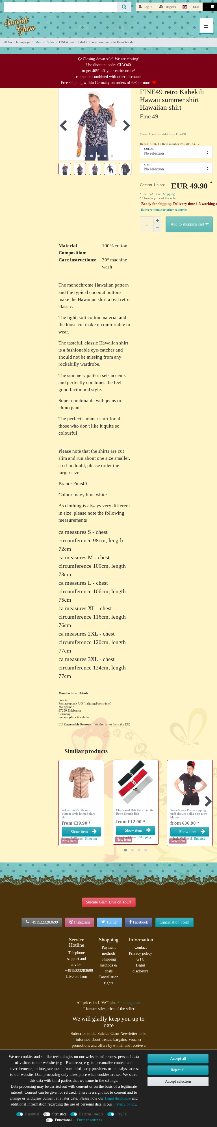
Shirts (50, 42)
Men (37, 42)
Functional (63, 1120)
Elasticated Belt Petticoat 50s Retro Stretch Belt (134, 812)
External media (91, 1114)
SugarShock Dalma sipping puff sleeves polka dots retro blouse (188, 814)
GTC (140, 959)
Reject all (178, 1070)
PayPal (121, 1114)
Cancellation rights (108, 980)
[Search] (124, 7)
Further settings (89, 1120)
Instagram (82, 922)
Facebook (140, 922)
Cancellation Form (174, 922)
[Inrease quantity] (157, 220)
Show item (79, 832)
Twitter (112, 922)
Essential (32, 1114)
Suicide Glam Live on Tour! (108, 902)
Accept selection (178, 1081)
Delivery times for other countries (164, 209)
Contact (140, 947)
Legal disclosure (140, 968)
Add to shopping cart (187, 224)
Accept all (178, 1058)
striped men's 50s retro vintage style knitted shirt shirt (78, 814)
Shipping (168, 194)
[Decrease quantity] (157, 228)
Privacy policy (140, 953)
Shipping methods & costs (108, 965)
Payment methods (109, 950)
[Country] (184, 7)
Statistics (59, 1114)
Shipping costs (128, 1003)
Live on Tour (76, 976)
